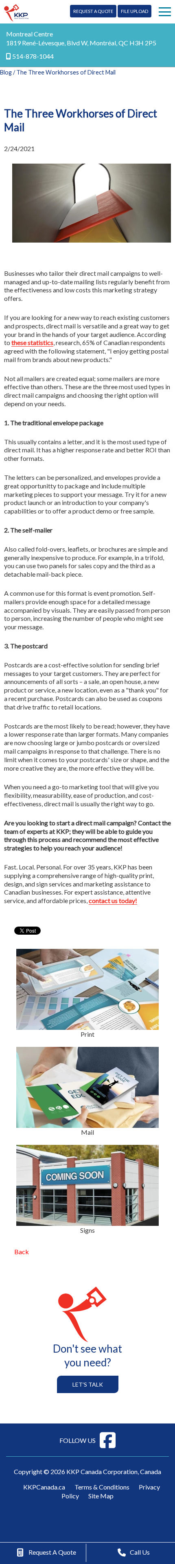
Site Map (101, 1496)
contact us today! (113, 900)
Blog (6, 72)
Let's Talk (87, 1384)
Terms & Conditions (101, 1487)
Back (21, 1251)
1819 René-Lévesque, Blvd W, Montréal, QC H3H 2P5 (81, 43)
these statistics (32, 342)
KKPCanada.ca (44, 1487)
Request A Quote (93, 11)
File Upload (134, 11)
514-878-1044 (33, 56)
